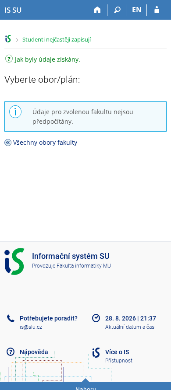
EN (137, 9)
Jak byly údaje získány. (47, 59)
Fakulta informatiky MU (84, 266)
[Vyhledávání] (117, 10)
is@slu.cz (31, 327)
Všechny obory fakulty (45, 142)
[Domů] (97, 10)
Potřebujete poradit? (49, 318)
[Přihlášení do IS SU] (157, 10)
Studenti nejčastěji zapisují (56, 39)
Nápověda (34, 351)
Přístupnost (118, 361)
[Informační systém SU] (8, 38)
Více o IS (117, 351)
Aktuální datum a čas (129, 327)
